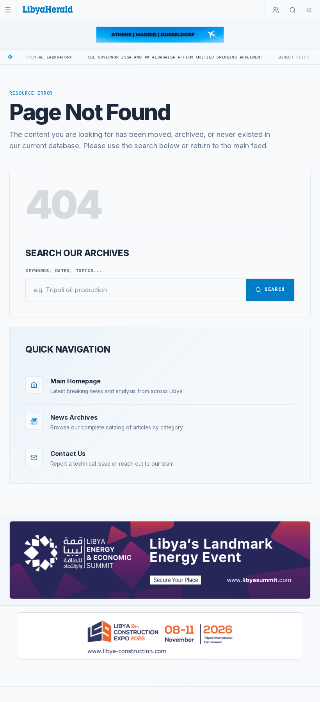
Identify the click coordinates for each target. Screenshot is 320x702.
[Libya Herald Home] (47, 10)
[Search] (292, 10)
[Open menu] (8, 10)
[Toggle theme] (309, 10)
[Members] (276, 10)
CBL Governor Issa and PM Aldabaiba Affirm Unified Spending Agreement (160, 57)
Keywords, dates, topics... (63, 270)
